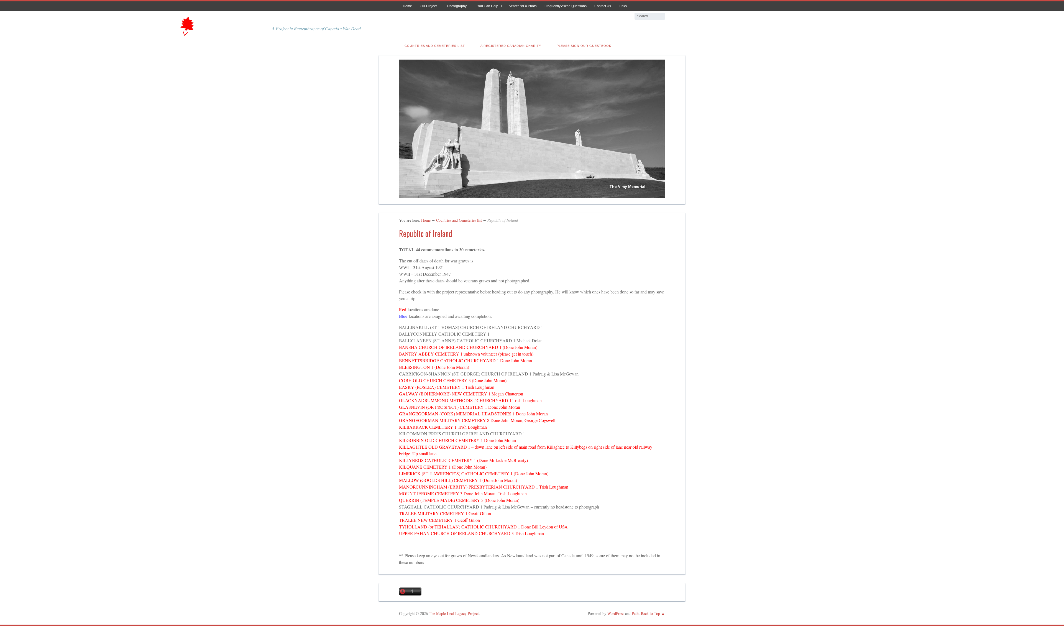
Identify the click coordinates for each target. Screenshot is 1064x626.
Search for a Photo (523, 6)
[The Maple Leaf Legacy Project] (186, 33)
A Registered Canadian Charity (510, 45)
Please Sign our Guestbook (584, 45)
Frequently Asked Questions (565, 6)
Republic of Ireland (425, 233)
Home (407, 6)
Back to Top (650, 613)
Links (623, 6)
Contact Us (602, 6)
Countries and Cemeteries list (435, 45)
